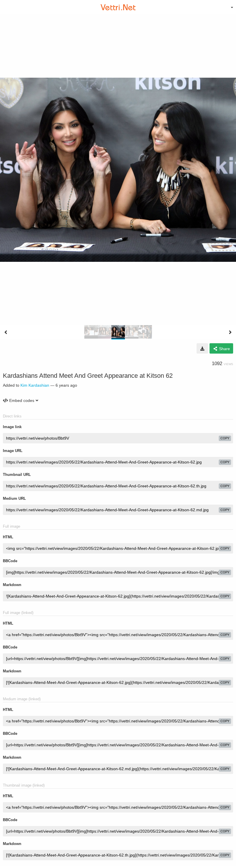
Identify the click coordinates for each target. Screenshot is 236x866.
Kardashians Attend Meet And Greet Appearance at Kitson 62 (88, 375)
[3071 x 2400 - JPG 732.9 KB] (202, 348)
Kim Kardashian (34, 385)
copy (224, 438)
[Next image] (230, 332)
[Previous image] (6, 332)
